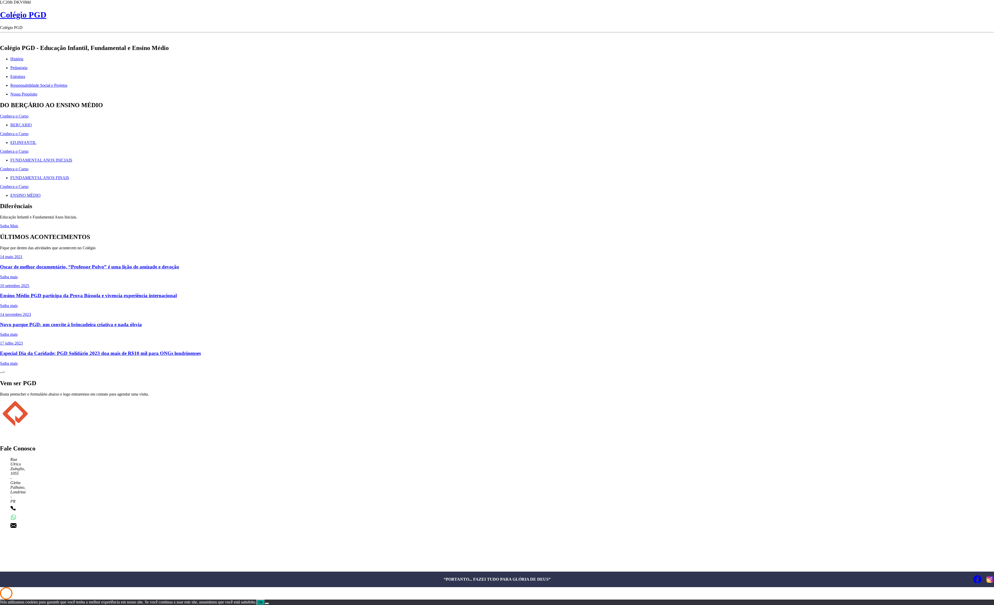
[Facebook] (977, 579)
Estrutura (17, 76)
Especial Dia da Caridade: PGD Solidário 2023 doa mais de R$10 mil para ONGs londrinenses (100, 353)
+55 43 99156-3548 (35, 517)
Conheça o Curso (14, 116)
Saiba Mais (9, 226)
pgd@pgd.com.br (33, 525)
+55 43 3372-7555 (34, 509)
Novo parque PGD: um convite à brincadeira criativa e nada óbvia (71, 324)
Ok (260, 602)
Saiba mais (9, 277)
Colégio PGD (23, 14)
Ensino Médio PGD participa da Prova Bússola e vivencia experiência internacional (88, 295)
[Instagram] (990, 579)
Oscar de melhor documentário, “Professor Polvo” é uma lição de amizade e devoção (89, 266)
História (16, 59)
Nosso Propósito (23, 94)
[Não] (267, 603)
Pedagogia (18, 67)
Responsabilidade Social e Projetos (38, 85)
